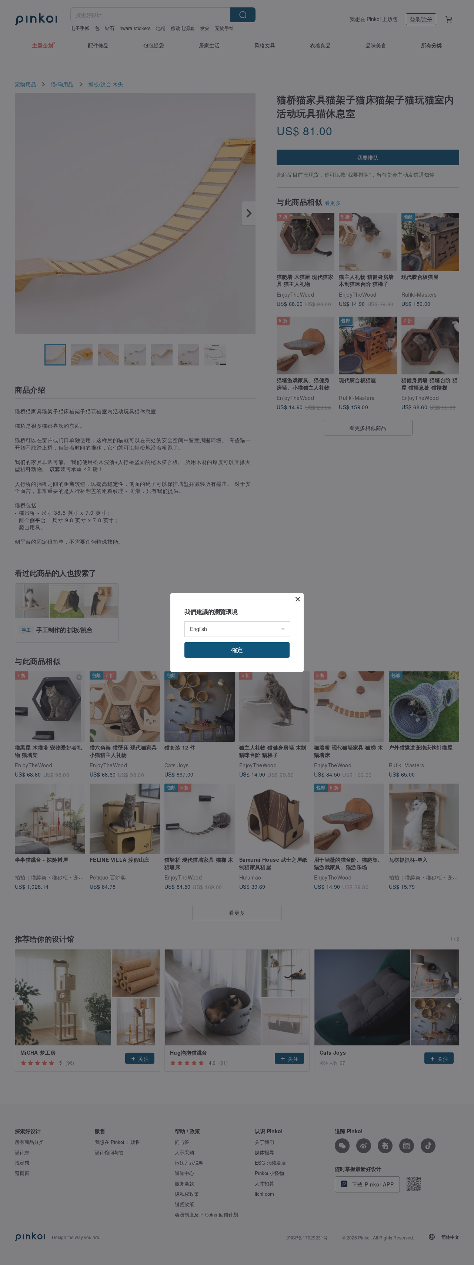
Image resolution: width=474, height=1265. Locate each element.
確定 (237, 649)
